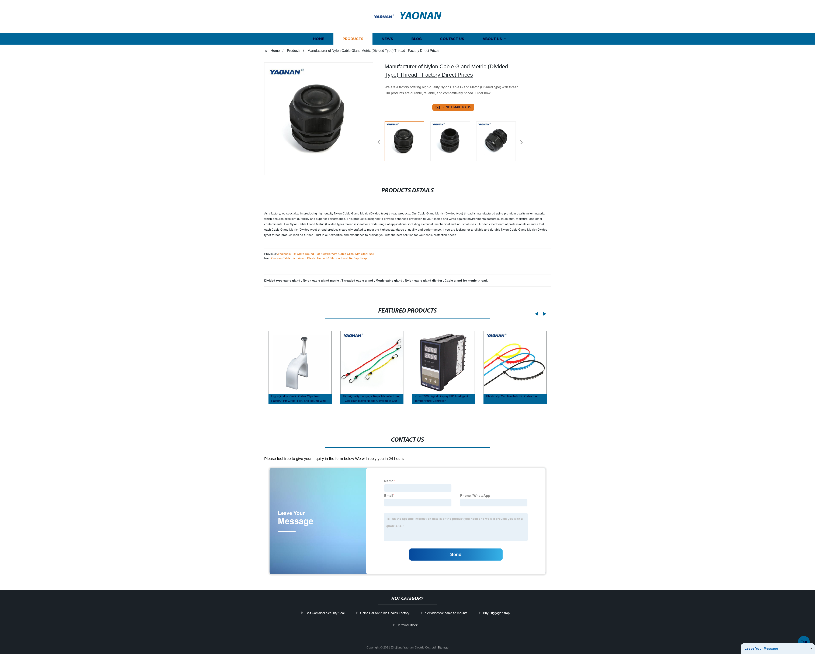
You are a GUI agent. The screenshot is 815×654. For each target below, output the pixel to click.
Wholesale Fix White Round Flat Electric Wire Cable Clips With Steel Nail (325, 253)
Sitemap (442, 647)
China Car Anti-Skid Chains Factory (384, 613)
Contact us (452, 39)
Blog (416, 39)
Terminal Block (407, 625)
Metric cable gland (389, 280)
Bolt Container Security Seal (325, 613)
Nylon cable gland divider (424, 280)
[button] (379, 142)
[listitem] (407, 140)
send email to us (456, 107)
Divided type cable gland (282, 280)
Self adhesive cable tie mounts (446, 613)
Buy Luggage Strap (496, 613)
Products (353, 39)
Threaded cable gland (357, 280)
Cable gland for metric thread (466, 280)
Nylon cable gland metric (321, 280)
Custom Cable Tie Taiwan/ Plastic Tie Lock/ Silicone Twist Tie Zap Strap (319, 258)
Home (318, 39)
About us (492, 39)
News (387, 39)
